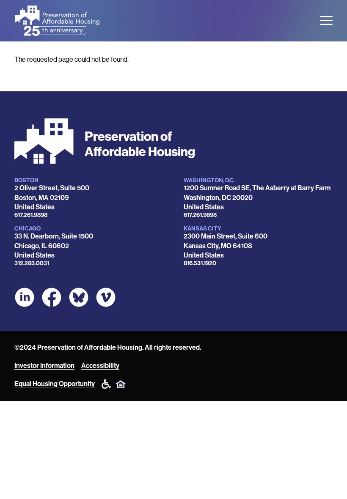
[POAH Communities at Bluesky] (79, 297)
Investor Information (44, 366)
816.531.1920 (200, 263)
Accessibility (100, 366)
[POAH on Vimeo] (106, 297)
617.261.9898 (30, 215)
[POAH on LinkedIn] (24, 297)
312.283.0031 (31, 263)
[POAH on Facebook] (51, 297)
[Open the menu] (326, 20)
